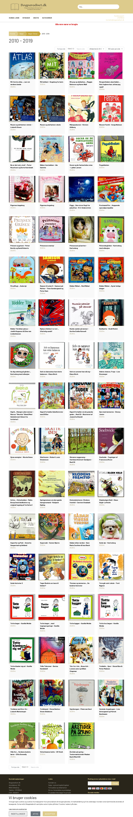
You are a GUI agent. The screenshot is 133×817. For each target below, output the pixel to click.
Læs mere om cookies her (18, 809)
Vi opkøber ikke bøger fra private (59, 793)
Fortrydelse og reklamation (57, 788)
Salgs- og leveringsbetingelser (58, 785)
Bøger (22, 34)
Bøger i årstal (32, 34)
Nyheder (26, 18)
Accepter (50, 814)
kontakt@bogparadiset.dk (115, 20)
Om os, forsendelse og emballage (59, 790)
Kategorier (47, 18)
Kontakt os (52, 783)
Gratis (36, 18)
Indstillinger (18, 814)
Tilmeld (115, 783)
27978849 (120, 18)
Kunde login (14, 18)
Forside (12, 34)
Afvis (35, 814)
